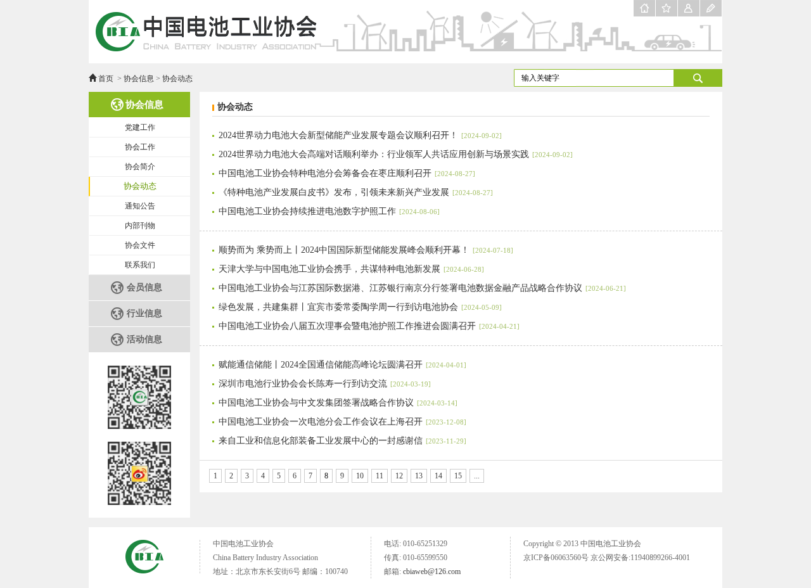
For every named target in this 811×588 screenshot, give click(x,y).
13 (419, 475)
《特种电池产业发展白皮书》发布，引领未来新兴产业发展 (356, 192)
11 (379, 475)
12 (399, 475)
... (477, 475)
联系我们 (140, 264)
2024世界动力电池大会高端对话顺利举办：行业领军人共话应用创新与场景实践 (396, 154)
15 (458, 475)
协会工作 (140, 147)
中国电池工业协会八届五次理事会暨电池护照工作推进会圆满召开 (369, 326)
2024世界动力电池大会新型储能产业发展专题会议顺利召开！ (360, 135)
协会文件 (140, 245)
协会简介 (140, 166)
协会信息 (139, 78)
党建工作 (140, 127)
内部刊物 (140, 225)
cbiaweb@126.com (432, 571)
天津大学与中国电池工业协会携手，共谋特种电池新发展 (351, 269)
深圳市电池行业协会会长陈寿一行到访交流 (325, 383)
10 (360, 475)
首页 (105, 78)
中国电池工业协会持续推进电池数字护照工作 (329, 211)
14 (438, 475)
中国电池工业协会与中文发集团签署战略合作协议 (338, 402)
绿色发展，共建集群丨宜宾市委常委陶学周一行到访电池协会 (360, 307)
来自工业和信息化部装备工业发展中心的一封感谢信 (342, 440)
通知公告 (140, 205)
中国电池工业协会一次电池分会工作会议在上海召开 (342, 421)
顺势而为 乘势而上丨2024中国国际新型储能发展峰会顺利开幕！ (366, 250)
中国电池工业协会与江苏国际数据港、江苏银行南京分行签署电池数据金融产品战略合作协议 (422, 288)
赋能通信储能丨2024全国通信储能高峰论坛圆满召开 (342, 364)
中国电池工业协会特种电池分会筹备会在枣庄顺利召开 (347, 173)
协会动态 (177, 78)
